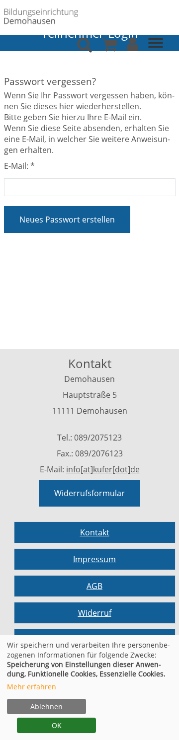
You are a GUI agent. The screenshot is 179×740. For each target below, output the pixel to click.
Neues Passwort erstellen (67, 219)
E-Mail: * (19, 165)
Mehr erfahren (31, 686)
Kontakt (94, 532)
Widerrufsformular (89, 493)
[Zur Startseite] (41, 15)
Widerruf (94, 612)
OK (57, 725)
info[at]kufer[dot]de (103, 469)
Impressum (94, 559)
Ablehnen (46, 706)
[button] (132, 47)
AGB (94, 586)
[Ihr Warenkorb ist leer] (109, 47)
